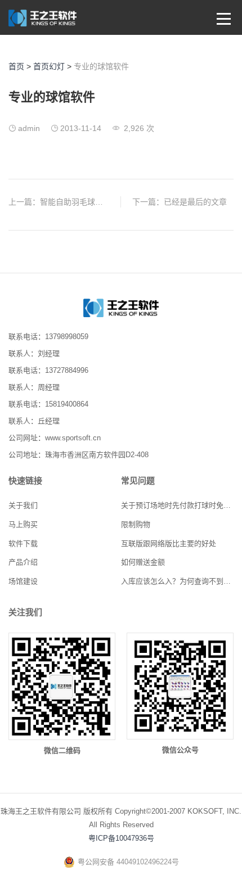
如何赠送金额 (143, 562)
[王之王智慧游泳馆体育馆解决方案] (121, 313)
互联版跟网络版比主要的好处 (168, 543)
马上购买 (23, 524)
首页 (16, 66)
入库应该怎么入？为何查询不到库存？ (177, 581)
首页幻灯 (49, 66)
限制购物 (135, 524)
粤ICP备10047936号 (121, 838)
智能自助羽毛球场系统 (79, 201)
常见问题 (138, 480)
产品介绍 (23, 562)
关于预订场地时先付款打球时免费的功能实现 (177, 505)
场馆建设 (23, 581)
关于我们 (23, 505)
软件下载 (23, 543)
